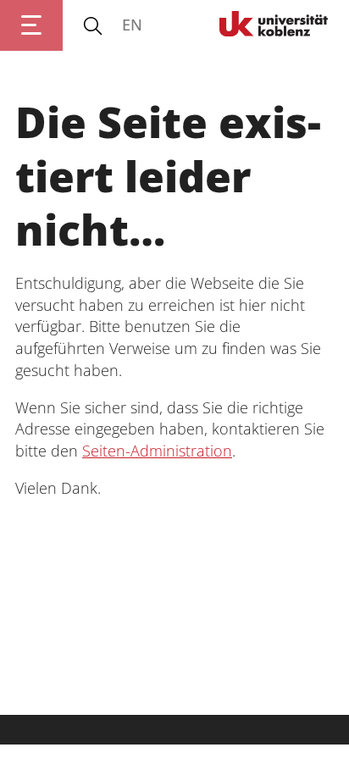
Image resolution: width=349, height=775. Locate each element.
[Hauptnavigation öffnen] (31, 25)
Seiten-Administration (157, 450)
